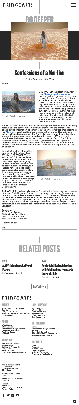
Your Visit (7, 340)
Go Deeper (37, 342)
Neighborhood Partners (12, 387)
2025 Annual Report (40, 352)
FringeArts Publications (42, 354)
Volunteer (36, 327)
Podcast (35, 347)
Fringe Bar (6, 349)
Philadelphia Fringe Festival (13, 329)
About (5, 321)
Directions (6, 370)
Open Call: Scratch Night (42, 332)
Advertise (6, 386)
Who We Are (7, 325)
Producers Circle (39, 312)
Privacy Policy (8, 389)
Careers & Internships (11, 330)
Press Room (7, 384)
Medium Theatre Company (57, 94)
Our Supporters (38, 317)
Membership (37, 308)
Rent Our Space (8, 332)
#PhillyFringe (37, 349)
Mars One (11, 132)
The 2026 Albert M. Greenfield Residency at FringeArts (44, 334)
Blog (34, 345)
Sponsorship (37, 314)
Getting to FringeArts (11, 347)
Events (5, 305)
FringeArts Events (9, 312)
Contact (5, 334)
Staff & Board (7, 327)
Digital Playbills (38, 351)
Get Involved (38, 323)
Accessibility (7, 345)
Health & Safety (8, 351)
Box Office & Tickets (10, 344)
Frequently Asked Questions (14, 352)
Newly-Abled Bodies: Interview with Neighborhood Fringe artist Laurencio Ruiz (58, 269)
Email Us (5, 375)
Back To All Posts (39, 286)
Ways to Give (37, 310)
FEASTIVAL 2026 (39, 315)
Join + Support (39, 305)
